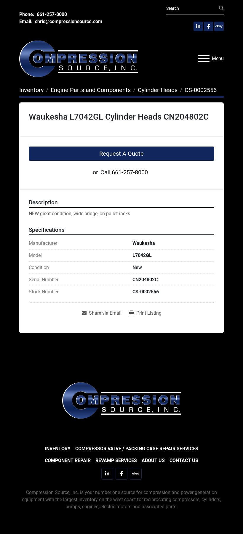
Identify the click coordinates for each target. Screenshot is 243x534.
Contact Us (184, 460)
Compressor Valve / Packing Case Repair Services (136, 448)
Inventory (58, 448)
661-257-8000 (51, 14)
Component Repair (68, 460)
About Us (153, 460)
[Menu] (204, 58)
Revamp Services (116, 460)
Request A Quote (121, 153)
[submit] (221, 8)
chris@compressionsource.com (68, 21)
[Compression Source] (121, 400)
